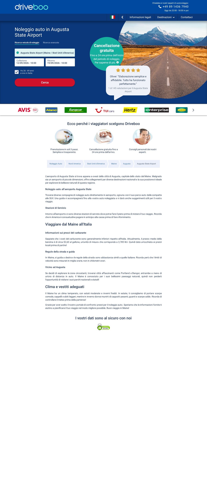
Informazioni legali (140, 17)
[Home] (31, 7)
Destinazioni (164, 17)
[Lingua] (112, 17)
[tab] (27, 42)
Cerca (45, 82)
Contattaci (187, 17)
